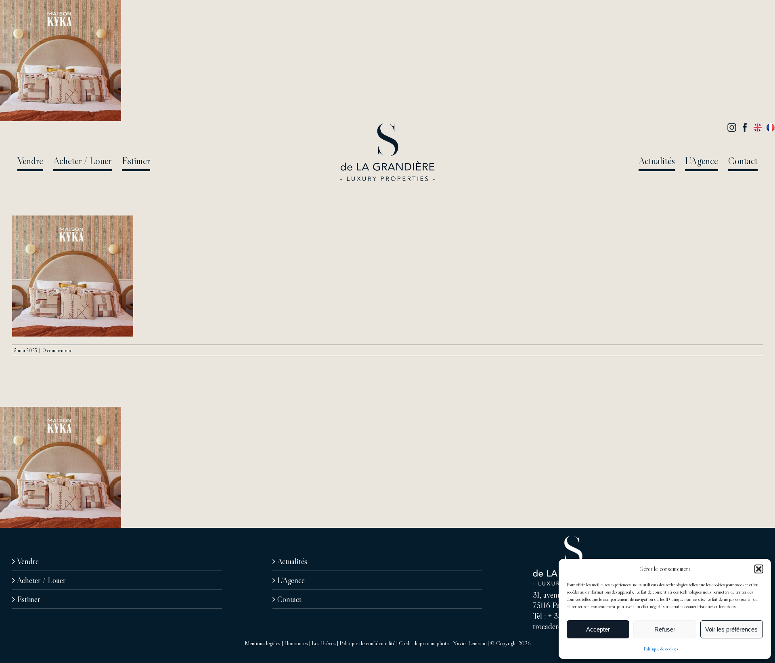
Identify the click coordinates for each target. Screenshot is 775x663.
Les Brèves (324, 643)
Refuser (664, 629)
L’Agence (291, 580)
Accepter (598, 629)
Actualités (292, 561)
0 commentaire (57, 350)
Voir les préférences (731, 629)
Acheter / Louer (41, 580)
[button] (759, 569)
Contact (289, 599)
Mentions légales (263, 643)
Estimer (28, 599)
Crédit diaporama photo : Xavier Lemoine (442, 643)
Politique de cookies (661, 649)
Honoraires (296, 643)
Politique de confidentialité (367, 643)
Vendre (28, 561)
